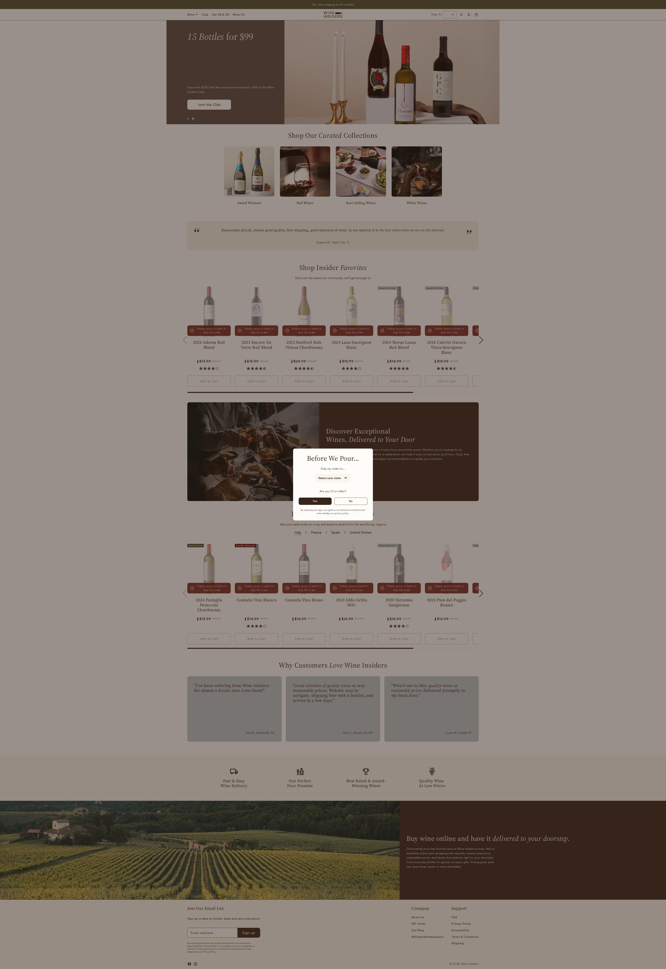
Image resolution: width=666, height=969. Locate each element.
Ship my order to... (333, 468)
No (351, 501)
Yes (315, 501)
